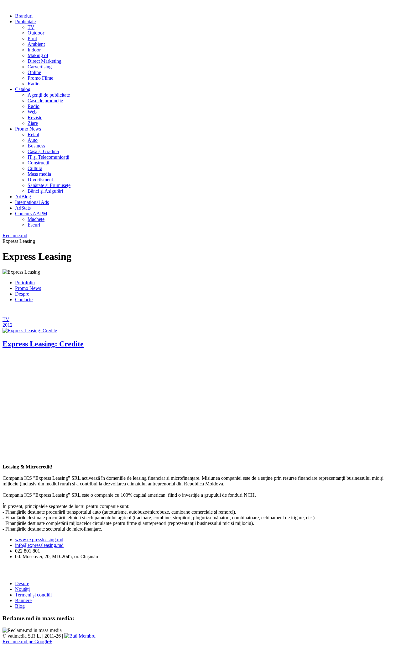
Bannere (23, 600)
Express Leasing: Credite (43, 344)
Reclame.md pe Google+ (27, 641)
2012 (8, 325)
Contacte (24, 299)
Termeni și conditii (33, 594)
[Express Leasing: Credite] (30, 330)
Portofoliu (25, 282)
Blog (20, 606)
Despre (22, 294)
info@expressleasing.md (39, 545)
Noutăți (22, 589)
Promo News (28, 288)
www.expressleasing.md (39, 539)
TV (6, 319)
